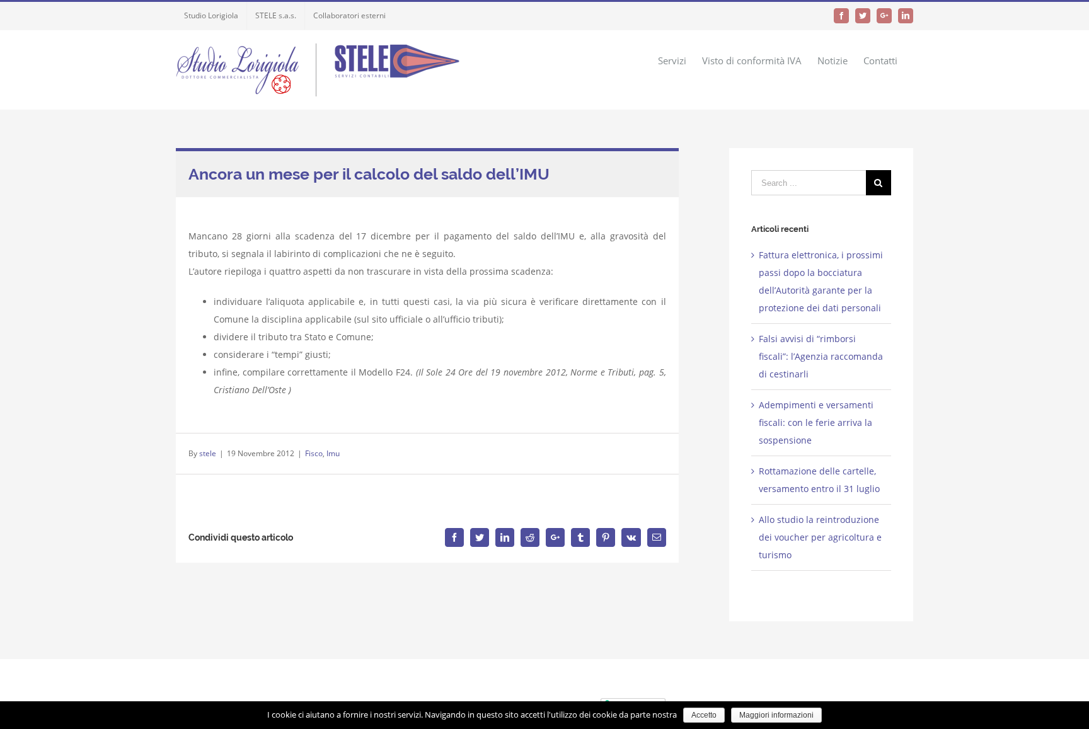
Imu (333, 453)
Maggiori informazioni (776, 715)
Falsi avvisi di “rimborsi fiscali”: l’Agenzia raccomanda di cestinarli (821, 356)
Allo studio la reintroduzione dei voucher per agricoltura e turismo (820, 537)
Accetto (704, 715)
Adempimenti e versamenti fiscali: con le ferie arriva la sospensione (816, 422)
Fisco (314, 453)
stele (207, 453)
